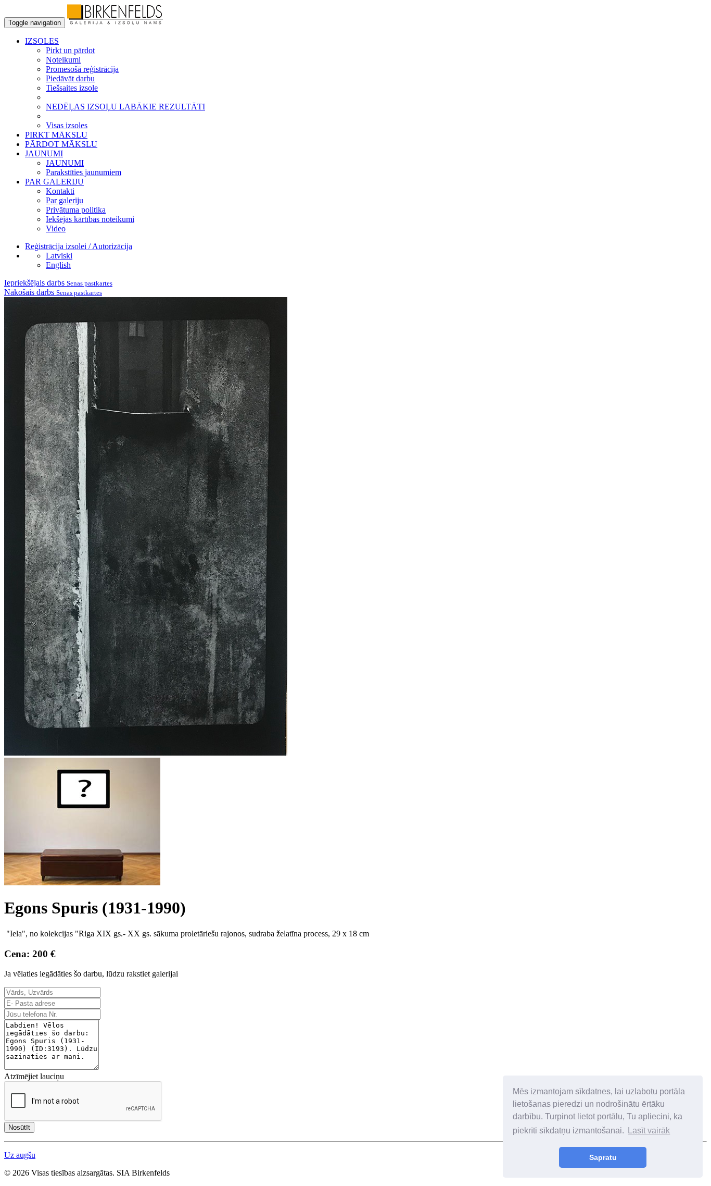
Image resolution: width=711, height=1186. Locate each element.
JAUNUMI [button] (44, 153)
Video (56, 228)
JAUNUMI (65, 162)
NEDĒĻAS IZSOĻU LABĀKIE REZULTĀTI (125, 106)
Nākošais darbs (53, 292)
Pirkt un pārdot (70, 50)
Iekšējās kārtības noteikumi (90, 219)
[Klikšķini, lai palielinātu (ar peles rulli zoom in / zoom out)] (145, 752)
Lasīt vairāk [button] (649, 1130)
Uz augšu (19, 1155)
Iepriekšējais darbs (58, 282)
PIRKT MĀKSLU (56, 134)
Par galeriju (64, 200)
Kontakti (60, 191)
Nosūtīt (19, 1127)
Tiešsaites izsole (72, 87)
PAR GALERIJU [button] (54, 181)
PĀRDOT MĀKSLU (61, 144)
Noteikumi (63, 59)
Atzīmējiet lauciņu (34, 1076)
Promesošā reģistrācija (82, 69)
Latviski (59, 255)
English (58, 265)
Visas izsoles (66, 125)
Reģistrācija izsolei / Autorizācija (78, 246)
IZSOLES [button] (42, 40)
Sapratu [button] (603, 1157)
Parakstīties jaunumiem (83, 172)
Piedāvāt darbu (70, 78)
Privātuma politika (76, 209)
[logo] (115, 22)
